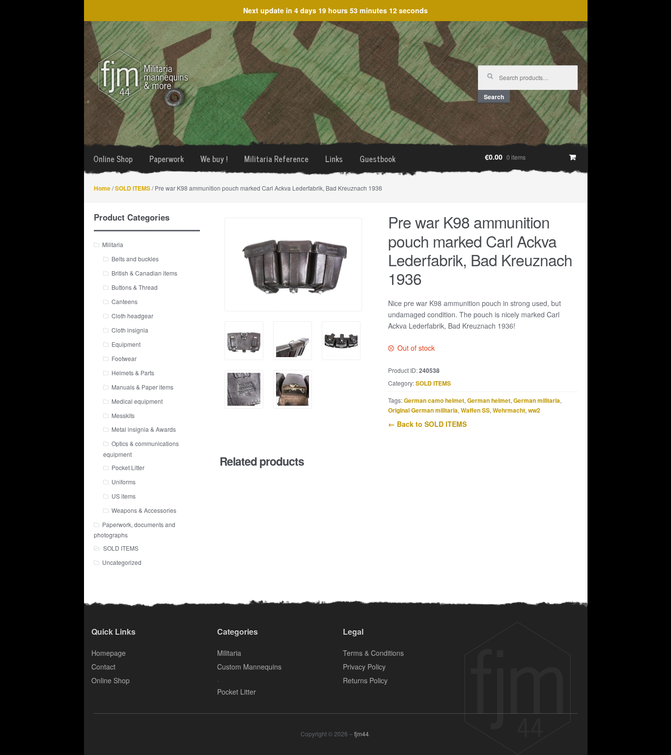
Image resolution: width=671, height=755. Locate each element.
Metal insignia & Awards (144, 429)
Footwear (124, 358)
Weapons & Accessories (144, 510)
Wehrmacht (509, 410)
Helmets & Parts (133, 372)
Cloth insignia (130, 330)
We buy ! (213, 158)
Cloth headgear (132, 315)
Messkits (123, 415)
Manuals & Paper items (142, 387)
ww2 (534, 410)
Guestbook (377, 158)
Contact (103, 666)
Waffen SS (475, 410)
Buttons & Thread (135, 287)
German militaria (536, 400)
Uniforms (124, 481)
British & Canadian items (144, 273)
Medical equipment (137, 401)
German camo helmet (434, 400)
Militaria (112, 244)
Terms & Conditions (373, 653)
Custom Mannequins (249, 666)
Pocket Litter (128, 467)
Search (494, 96)
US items (124, 496)
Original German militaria (423, 410)
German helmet (488, 400)
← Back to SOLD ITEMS (427, 424)
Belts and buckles (135, 258)
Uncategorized (121, 562)
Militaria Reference (276, 158)
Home (102, 188)
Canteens (125, 301)
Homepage (108, 653)
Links (334, 158)
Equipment (126, 344)
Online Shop (113, 158)
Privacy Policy (364, 666)
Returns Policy (365, 680)
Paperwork (166, 158)
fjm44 (361, 733)
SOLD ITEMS (132, 188)
